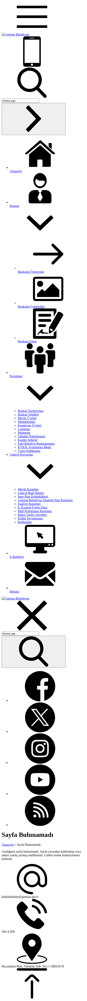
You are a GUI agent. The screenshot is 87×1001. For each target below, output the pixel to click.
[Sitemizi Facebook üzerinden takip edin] (40, 700)
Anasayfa (8, 844)
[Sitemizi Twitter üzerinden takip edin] (40, 731)
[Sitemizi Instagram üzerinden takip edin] (40, 762)
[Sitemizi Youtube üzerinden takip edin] (40, 793)
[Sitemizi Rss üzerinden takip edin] (40, 825)
